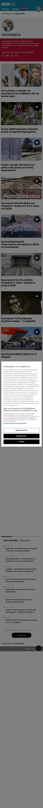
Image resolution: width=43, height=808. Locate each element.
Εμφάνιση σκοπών (21, 430)
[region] (21, 404)
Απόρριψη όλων (21, 436)
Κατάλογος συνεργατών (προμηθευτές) (15, 423)
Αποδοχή (21, 441)
